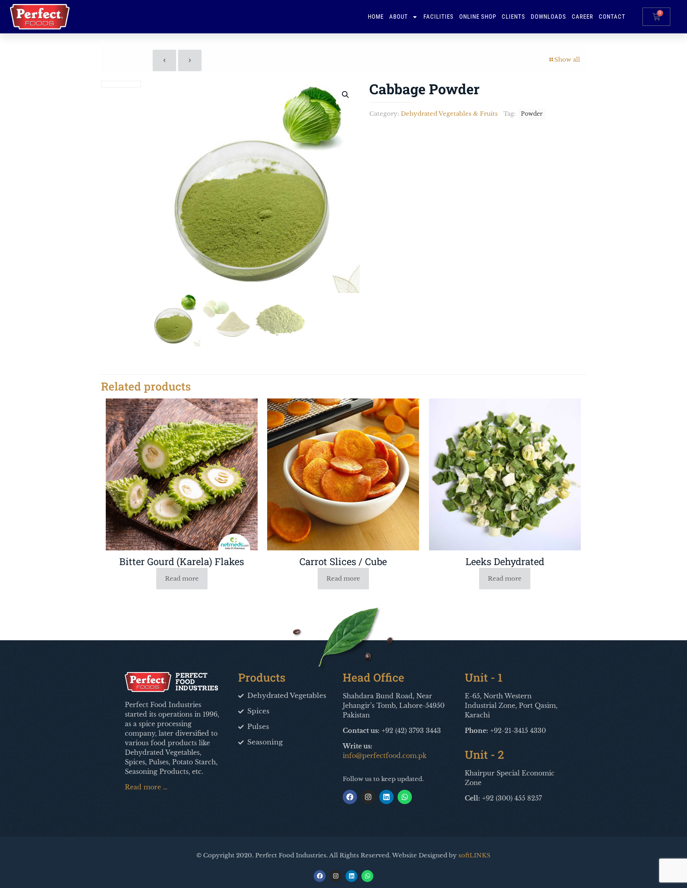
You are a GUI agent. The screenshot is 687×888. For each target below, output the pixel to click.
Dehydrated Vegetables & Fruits (449, 113)
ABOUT (398, 16)
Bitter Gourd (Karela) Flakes (181, 561)
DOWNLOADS (548, 16)
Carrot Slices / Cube (343, 561)
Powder (532, 114)
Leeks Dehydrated (505, 561)
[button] (346, 95)
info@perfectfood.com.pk (385, 756)
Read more (182, 578)
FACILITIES (438, 16)
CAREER (582, 16)
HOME (376, 16)
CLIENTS (513, 16)
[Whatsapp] (405, 797)
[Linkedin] (386, 797)
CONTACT (612, 16)
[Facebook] (350, 797)
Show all (567, 59)
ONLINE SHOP (477, 16)
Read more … (146, 787)
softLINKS (474, 855)
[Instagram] (368, 797)
